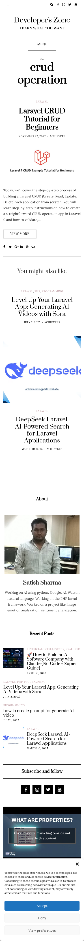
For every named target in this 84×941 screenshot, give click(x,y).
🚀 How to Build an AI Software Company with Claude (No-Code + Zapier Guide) (52, 662)
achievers (58, 136)
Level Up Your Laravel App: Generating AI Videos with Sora (41, 689)
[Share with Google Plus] (17, 247)
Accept (42, 906)
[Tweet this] (12, 247)
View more (20, 234)
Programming (52, 291)
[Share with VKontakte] (34, 247)
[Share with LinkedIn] (23, 247)
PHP (37, 291)
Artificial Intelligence (45, 649)
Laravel (42, 101)
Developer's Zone (42, 20)
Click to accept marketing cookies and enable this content (42, 835)
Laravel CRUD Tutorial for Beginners (42, 119)
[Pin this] (28, 247)
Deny (42, 918)
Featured (73, 649)
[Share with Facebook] (6, 247)
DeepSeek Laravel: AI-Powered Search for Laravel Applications (48, 739)
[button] (77, 864)
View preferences (42, 930)
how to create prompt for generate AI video (38, 713)
